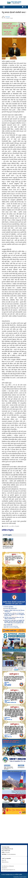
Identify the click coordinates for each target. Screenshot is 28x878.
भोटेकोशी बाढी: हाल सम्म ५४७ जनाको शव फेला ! (8, 547)
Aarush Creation (22, 877)
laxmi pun (7, 17)
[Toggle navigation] (4, 6)
